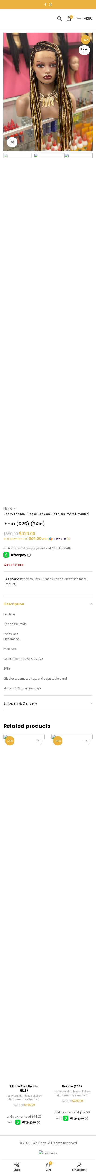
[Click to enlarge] (12, 142)
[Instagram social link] (50, 5)
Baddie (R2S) (72, 1086)
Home (7, 508)
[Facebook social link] (45, 5)
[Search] (59, 18)
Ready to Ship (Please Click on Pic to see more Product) (46, 514)
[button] (48, 538)
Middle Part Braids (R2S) (24, 1088)
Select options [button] (38, 741)
